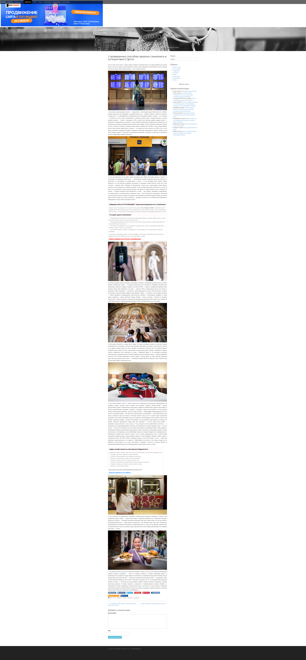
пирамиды (136, 597)
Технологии (47, 2)
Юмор (34, 2)
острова (124, 597)
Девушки (10, 2)
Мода (40, 2)
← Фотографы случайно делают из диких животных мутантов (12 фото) (122, 604)
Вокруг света (18, 2)
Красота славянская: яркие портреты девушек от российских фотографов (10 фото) (184, 133)
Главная (3, 2)
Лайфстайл (28, 2)
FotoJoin (118, 648)
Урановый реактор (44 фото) (189, 91)
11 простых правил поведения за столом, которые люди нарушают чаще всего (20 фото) (183, 94)
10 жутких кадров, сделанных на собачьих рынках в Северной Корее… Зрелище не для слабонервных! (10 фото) (185, 103)
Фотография (66, 2)
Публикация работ (136, 648)
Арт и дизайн (56, 2)
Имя (109, 630)
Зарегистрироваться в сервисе (120, 472)
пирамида (130, 597)
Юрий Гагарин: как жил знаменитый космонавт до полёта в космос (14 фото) (185, 120)
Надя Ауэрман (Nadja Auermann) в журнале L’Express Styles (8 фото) (184, 114)
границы (119, 597)
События (175, 72)
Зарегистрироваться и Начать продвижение (125, 239)
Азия (114, 597)
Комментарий (112, 613)
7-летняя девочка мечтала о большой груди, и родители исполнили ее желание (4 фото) (183, 109)
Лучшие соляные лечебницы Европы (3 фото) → (154, 603)
